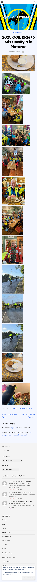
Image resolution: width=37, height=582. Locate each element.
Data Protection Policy (8, 557)
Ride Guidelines (6, 536)
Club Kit (4, 545)
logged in (14, 428)
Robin (12, 509)
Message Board (6, 532)
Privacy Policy (6, 561)
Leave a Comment (28, 408)
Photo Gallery (18, 32)
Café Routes (5, 549)
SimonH (12, 489)
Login (3, 524)
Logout (4, 565)
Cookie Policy (9, 574)
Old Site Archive (7, 553)
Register (4, 520)
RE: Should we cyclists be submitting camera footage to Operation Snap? (20, 482)
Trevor (27, 52)
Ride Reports (6, 541)
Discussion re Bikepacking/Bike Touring (20, 492)
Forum (4, 528)
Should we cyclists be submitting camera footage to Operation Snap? (21, 502)
